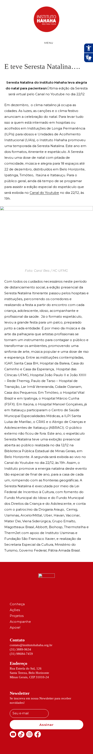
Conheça (17, 604)
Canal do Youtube (44, 193)
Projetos (17, 616)
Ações (15, 610)
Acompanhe (20, 622)
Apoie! (15, 627)
